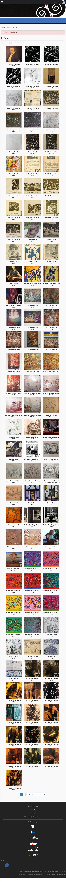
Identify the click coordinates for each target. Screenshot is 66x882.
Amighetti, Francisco (32, 64)
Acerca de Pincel (33, 806)
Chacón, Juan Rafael (13, 547)
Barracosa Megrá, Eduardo (32, 283)
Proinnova (33, 849)
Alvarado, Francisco (13, 64)
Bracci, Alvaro (13, 459)
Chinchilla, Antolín (51, 634)
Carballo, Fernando (13, 525)
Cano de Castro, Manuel (51, 459)
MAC (33, 838)
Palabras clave (6, 27)
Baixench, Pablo (51, 240)
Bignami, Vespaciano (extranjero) (34, 393)
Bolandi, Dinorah (51, 415)
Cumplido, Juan (51, 656)
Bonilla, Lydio (47, 437)
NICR (33, 843)
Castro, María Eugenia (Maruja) (33, 525)
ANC (33, 826)
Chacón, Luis (28, 569)
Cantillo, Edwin (32, 503)
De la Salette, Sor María (33, 678)
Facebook (7, 865)
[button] (63, 32)
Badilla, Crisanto (33, 240)
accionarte (33, 855)
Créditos (33, 809)
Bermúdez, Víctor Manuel (13, 305)
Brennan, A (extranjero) (31, 459)
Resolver (14, 33)
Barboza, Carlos (14, 283)
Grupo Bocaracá (38, 569)
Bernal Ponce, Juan (33, 305)
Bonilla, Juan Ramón (32, 437)
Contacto (33, 813)
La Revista (33, 832)
